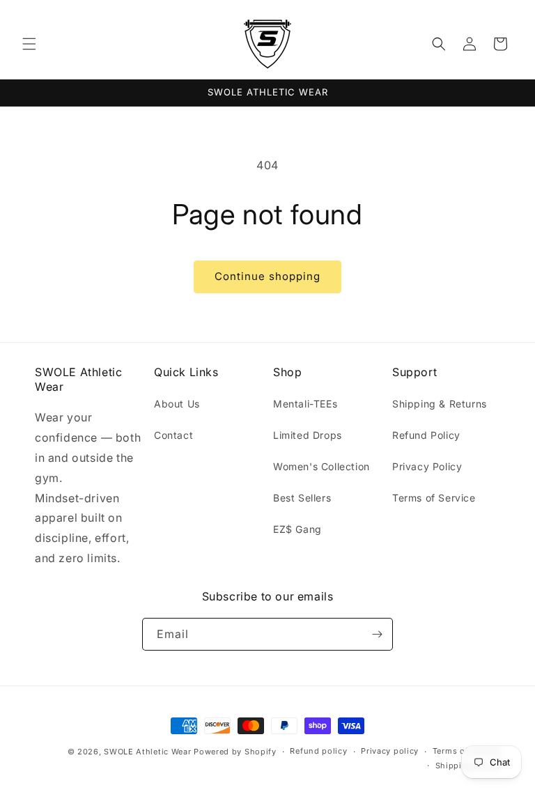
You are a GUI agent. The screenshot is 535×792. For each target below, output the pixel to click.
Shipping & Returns (439, 404)
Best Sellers (302, 498)
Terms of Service (434, 498)
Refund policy (318, 751)
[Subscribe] (377, 634)
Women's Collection (321, 466)
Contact (173, 435)
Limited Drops (307, 435)
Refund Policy (426, 435)
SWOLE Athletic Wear (147, 751)
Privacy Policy (427, 466)
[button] (29, 44)
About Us (177, 404)
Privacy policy (390, 751)
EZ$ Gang (297, 529)
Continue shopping (267, 276)
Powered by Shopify (235, 751)
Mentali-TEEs (305, 404)
